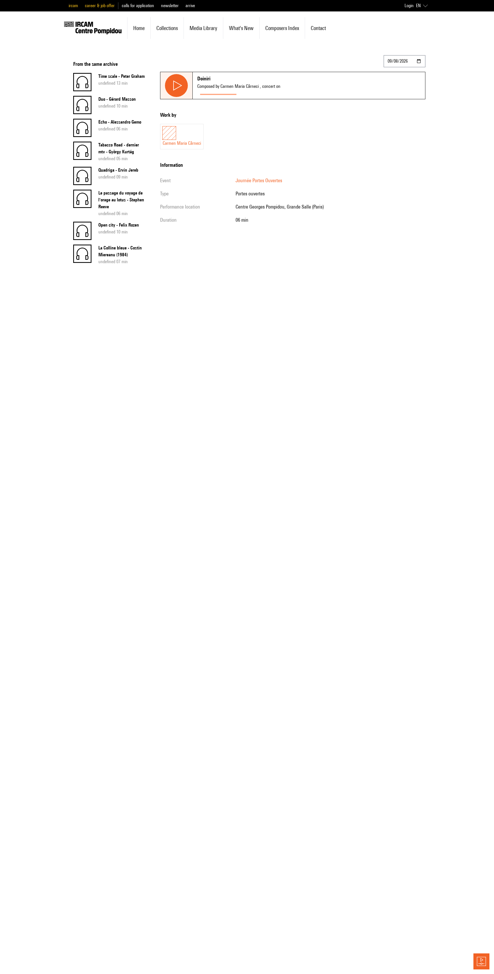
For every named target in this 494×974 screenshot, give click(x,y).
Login (409, 5)
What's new (241, 28)
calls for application (138, 5)
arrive (190, 5)
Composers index (282, 28)
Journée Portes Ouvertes (259, 180)
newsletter (170, 5)
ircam (73, 5)
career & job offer (100, 5)
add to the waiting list (261, 93)
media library (203, 28)
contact (318, 28)
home (139, 28)
